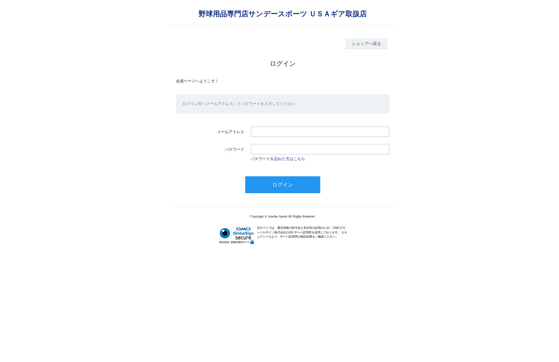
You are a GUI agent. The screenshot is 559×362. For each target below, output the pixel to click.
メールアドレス (230, 132)
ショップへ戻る (366, 43)
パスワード (234, 149)
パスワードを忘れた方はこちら (278, 159)
